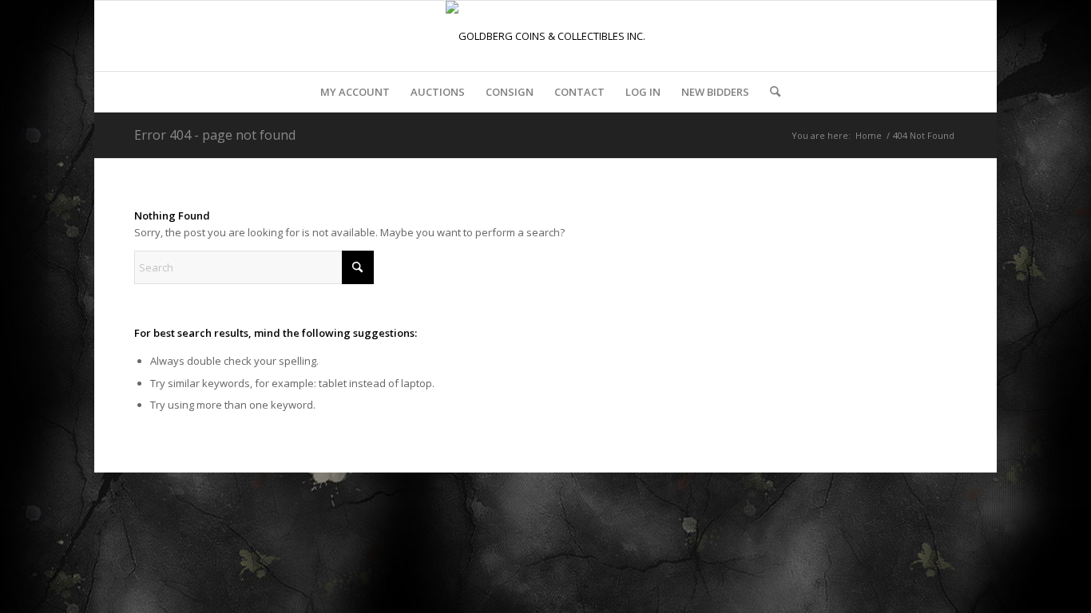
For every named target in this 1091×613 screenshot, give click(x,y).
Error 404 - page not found (215, 135)
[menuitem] (355, 92)
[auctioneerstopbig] (545, 36)
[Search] (770, 92)
